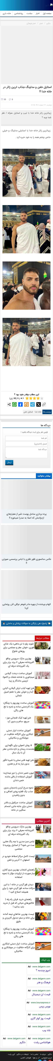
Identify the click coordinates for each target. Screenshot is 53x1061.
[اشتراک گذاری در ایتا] (26, 404)
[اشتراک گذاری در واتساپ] (14, 404)
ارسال (9, 462)
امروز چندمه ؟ (43, 970)
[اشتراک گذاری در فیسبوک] (20, 404)
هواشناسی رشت (42, 1042)
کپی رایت (11, 1054)
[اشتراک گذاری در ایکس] (38, 404)
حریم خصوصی (46, 1057)
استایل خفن (28, 411)
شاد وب (46, 1030)
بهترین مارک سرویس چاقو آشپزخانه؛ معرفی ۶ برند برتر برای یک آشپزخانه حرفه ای (18, 830)
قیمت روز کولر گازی (40, 1018)
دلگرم (22, 1042)
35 (4, 99)
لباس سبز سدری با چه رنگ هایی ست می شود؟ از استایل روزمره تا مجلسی (18, 845)
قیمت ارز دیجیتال (41, 994)
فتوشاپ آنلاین (25, 1057)
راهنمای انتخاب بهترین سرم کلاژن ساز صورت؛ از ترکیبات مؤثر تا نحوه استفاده (18, 873)
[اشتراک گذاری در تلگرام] (32, 404)
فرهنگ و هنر (43, 982)
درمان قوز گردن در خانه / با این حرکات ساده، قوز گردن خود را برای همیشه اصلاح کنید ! (18, 888)
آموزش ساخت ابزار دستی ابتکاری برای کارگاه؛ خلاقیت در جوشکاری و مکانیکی (18, 947)
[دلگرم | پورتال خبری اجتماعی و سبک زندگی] (49, 5)
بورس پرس (44, 1006)
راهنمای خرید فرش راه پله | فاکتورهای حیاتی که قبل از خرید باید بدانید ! (18, 903)
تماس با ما (34, 1054)
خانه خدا (38, 411)
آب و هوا (36, 1057)
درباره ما (43, 1054)
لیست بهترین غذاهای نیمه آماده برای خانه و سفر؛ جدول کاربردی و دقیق (18, 917)
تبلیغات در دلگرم (23, 1054)
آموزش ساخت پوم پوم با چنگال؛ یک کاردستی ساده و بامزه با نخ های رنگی (18, 932)
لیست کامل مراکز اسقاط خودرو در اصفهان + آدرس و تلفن (18, 858)
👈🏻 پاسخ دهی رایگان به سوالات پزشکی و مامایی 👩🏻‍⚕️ (26, 623)
